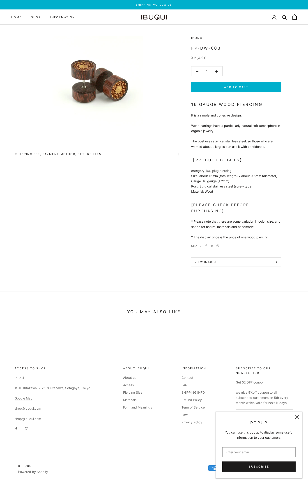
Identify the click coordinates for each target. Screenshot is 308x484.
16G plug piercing (218, 171)
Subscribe (259, 466)
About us (129, 377)
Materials (129, 400)
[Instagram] (26, 428)
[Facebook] (206, 245)
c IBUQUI (25, 466)
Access (128, 385)
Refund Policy (192, 400)
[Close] (297, 417)
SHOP (36, 17)
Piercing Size (132, 392)
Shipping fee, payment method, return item (58, 154)
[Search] (284, 17)
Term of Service (193, 407)
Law (185, 415)
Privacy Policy (192, 422)
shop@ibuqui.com (28, 419)
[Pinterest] (217, 245)
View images (205, 262)
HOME (16, 17)
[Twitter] (212, 245)
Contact (187, 377)
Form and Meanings (137, 407)
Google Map (23, 398)
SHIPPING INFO (193, 392)
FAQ (185, 385)
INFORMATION (62, 17)
